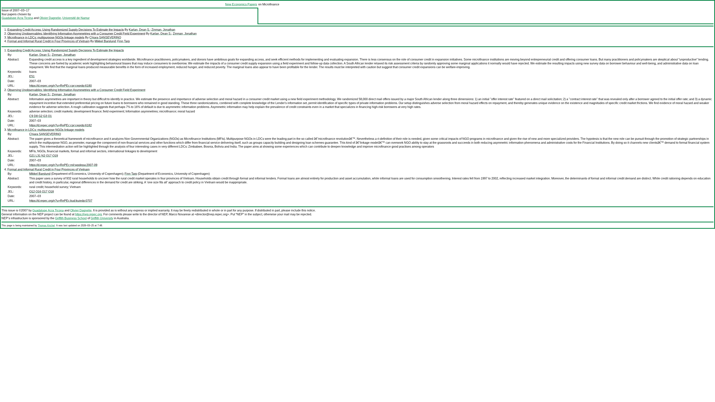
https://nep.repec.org (88, 214)
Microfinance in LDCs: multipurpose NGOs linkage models (45, 37)
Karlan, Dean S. (139, 29)
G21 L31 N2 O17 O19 (43, 155)
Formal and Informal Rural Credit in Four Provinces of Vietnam (48, 41)
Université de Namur (76, 18)
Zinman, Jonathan (163, 29)
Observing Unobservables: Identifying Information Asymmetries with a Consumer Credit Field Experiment (76, 33)
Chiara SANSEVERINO (105, 37)
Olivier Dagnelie (50, 18)
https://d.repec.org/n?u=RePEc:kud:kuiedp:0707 (60, 200)
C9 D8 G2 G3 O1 (40, 116)
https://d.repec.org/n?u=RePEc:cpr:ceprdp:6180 (60, 85)
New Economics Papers (241, 4)
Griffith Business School (71, 218)
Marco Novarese (180, 214)
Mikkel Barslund (105, 41)
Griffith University (102, 218)
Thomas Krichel (46, 225)
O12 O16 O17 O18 (41, 191)
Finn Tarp (123, 41)
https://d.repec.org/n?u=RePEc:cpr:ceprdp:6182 (60, 125)
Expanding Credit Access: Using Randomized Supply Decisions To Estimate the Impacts (65, 29)
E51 (32, 76)
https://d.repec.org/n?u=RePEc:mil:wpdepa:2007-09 (63, 165)
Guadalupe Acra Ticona (17, 18)
